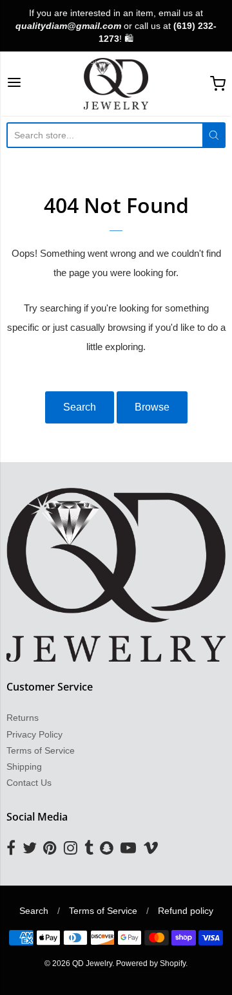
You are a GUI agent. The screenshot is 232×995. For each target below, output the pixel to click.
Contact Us (29, 782)
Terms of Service (40, 750)
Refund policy (185, 911)
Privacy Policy (34, 734)
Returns (22, 717)
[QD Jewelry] (116, 83)
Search (79, 407)
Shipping (24, 766)
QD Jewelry (92, 963)
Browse (152, 407)
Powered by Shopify (151, 963)
